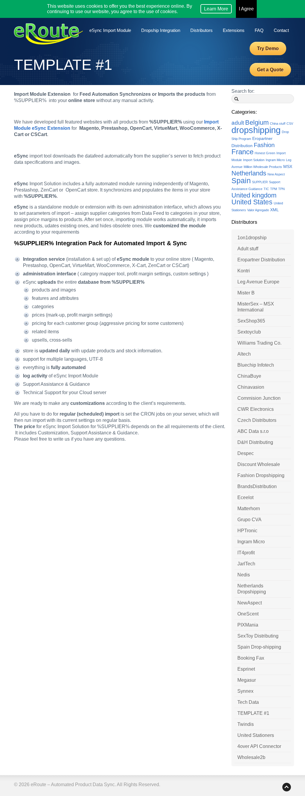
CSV (290, 123)
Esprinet (246, 669)
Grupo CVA (249, 519)
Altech (244, 354)
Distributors (201, 30)
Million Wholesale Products (263, 167)
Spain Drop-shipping (259, 647)
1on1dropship (252, 237)
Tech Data (248, 702)
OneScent (248, 613)
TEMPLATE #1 (253, 713)
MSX (287, 166)
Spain (241, 181)
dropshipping (256, 130)
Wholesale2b (251, 757)
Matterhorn (248, 508)
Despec (245, 453)
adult (237, 123)
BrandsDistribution (257, 486)
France (242, 152)
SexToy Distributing (257, 635)
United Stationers (255, 735)
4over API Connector (259, 746)
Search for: (242, 91)
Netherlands (248, 173)
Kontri (243, 270)
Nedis (243, 574)
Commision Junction (259, 398)
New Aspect (276, 174)
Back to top (286, 787)
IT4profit (246, 552)
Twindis (245, 724)
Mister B (246, 292)
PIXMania (247, 624)
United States (252, 202)
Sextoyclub (249, 331)
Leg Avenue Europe (258, 281)
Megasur (246, 680)
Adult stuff (247, 248)
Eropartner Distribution (261, 259)
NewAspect (249, 602)
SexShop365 (251, 320)
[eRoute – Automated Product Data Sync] (48, 38)
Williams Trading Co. (259, 342)
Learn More (216, 8)
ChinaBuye (249, 376)
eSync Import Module (110, 30)
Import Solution (253, 160)
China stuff (277, 123)
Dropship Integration (160, 30)
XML (274, 209)
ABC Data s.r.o (253, 431)
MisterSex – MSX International (255, 306)
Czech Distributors (256, 420)
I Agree (246, 8)
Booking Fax (250, 658)
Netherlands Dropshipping (251, 588)
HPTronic (247, 530)
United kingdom (253, 195)
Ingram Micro (275, 160)
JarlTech (246, 563)
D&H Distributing (255, 442)
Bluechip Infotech (255, 365)
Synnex (245, 691)
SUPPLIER (260, 182)
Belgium (257, 122)
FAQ (259, 30)
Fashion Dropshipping (260, 475)
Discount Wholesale (258, 464)
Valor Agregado (258, 210)
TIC (266, 189)
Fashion (264, 145)
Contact (281, 30)
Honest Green (265, 153)
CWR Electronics (255, 409)
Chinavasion (250, 387)
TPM (273, 189)
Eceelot (245, 497)
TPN (281, 189)
